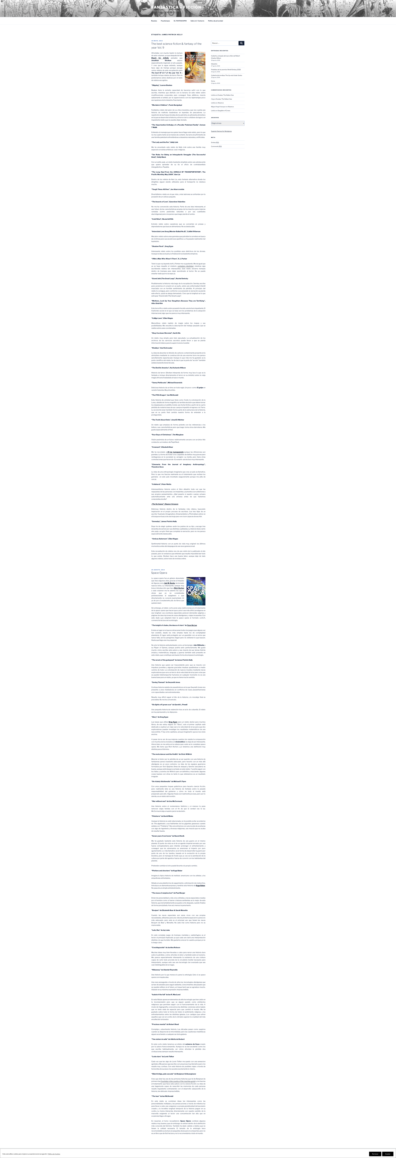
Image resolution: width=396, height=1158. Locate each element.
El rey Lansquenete (175, 452)
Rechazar (375, 1154)
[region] (198, 1153)
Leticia (213, 95)
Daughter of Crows (224, 110)
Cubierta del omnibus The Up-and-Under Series (226, 75)
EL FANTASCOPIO (180, 21)
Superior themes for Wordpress (221, 131)
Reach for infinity (160, 58)
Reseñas (154, 21)
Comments (216, 146)
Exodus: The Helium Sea (226, 95)
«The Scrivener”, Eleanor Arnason (164, 504)
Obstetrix (214, 64)
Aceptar (387, 1154)
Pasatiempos (165, 21)
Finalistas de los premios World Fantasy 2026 (226, 69)
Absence (221, 103)
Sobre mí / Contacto (197, 21)
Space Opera (159, 572)
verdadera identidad (185, 266)
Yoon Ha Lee (192, 625)
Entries (215, 142)
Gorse (213, 81)
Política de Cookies (54, 1154)
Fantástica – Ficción (176, 7)
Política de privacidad (215, 21)
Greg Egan (173, 722)
